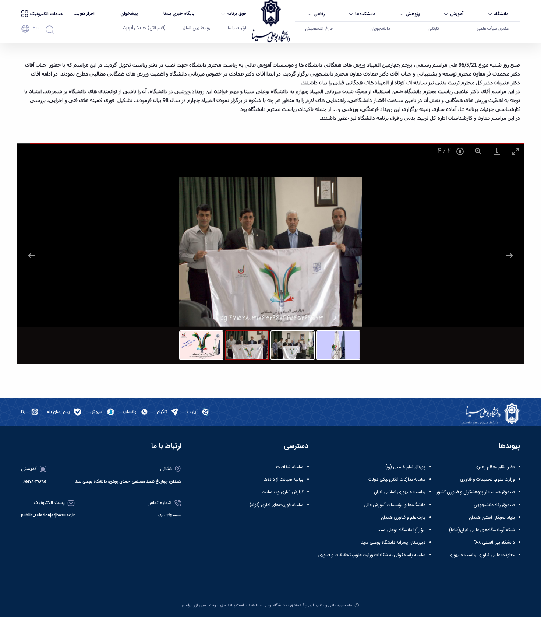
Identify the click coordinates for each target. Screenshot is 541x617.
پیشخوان (129, 13)
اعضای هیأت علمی (493, 28)
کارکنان (433, 28)
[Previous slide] (31, 255)
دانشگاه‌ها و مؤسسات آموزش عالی (394, 505)
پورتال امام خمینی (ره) (405, 467)
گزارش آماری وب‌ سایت (282, 492)
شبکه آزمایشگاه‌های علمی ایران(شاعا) (482, 530)
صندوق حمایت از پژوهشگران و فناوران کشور (475, 492)
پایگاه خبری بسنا (179, 13)
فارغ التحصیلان (319, 28)
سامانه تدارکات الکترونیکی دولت (396, 479)
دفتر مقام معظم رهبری (495, 467)
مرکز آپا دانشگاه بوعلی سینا (401, 530)
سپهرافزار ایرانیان (194, 605)
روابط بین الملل (197, 28)
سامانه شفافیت (289, 467)
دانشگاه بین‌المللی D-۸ (494, 542)
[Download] (497, 151)
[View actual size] (478, 151)
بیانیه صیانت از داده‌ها (283, 479)
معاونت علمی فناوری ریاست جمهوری (482, 555)
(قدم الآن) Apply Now (144, 28)
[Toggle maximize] (515, 151)
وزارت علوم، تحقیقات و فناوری (487, 479)
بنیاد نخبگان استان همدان (492, 517)
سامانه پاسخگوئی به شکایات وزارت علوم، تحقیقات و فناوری (371, 555)
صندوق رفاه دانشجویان (494, 505)
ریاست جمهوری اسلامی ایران (399, 492)
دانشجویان (380, 28)
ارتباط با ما (237, 28)
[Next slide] (509, 255)
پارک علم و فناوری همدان (403, 517)
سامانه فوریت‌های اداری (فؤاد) (276, 505)
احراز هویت (84, 13)
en (35, 28)
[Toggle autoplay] (460, 151)
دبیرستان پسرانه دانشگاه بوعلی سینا (393, 542)
